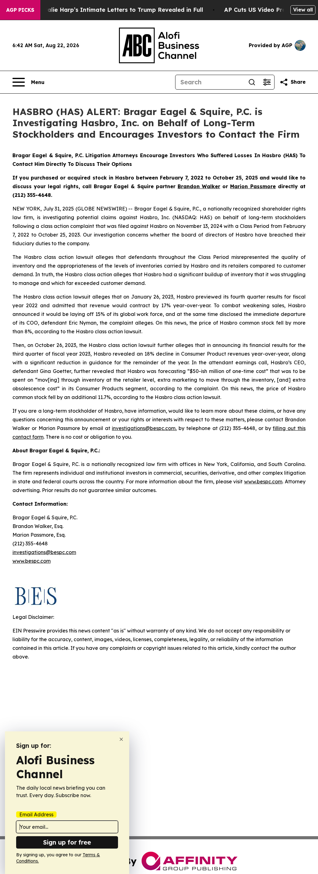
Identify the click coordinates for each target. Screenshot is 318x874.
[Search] (251, 82)
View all (303, 10)
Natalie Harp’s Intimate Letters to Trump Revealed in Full (120, 9)
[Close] (121, 739)
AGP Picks (20, 10)
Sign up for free (67, 842)
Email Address (36, 814)
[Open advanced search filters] (266, 82)
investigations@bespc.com (143, 428)
